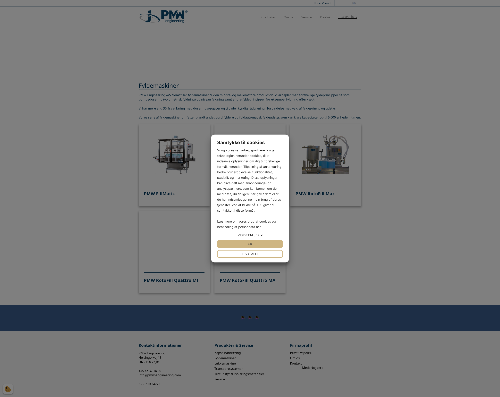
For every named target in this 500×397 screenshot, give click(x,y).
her (258, 227)
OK (250, 244)
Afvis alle (250, 254)
